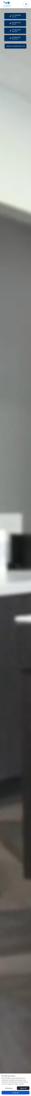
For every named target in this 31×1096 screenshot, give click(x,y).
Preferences (9, 1088)
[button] (26, 4)
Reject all (23, 1088)
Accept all (15, 1092)
